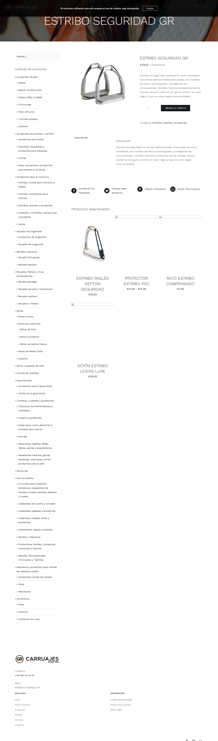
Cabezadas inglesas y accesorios (36, 511)
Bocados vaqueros (27, 251)
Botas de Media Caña (30, 351)
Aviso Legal (116, 710)
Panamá (23, 611)
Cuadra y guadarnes (30, 417)
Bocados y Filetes (28, 303)
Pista (21, 584)
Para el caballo (25, 478)
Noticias (19, 720)
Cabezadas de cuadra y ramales (36, 503)
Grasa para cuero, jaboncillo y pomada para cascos (35, 427)
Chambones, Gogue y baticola (35, 529)
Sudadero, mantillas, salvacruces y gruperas (37, 214)
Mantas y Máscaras (29, 537)
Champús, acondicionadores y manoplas (35, 408)
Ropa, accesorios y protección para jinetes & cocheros (35, 167)
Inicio (17, 699)
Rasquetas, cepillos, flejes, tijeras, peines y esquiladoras (35, 445)
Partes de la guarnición (31, 393)
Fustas (22, 158)
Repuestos (24, 591)
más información (130, 8)
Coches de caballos (28, 373)
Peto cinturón (26, 111)
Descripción (81, 137)
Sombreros (23, 598)
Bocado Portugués (29, 257)
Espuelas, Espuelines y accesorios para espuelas (32, 148)
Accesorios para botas (31, 139)
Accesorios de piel (27, 77)
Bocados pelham (27, 296)
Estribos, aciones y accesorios (169, 122)
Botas (20, 310)
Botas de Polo (28, 329)
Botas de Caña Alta (29, 323)
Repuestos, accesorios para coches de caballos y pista (37, 569)
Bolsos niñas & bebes (30, 97)
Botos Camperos (29, 336)
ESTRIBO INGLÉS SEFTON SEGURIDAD (92, 284)
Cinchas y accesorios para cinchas (33, 196)
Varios (21, 224)
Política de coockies (120, 705)
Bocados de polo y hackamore (35, 289)
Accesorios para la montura (33, 176)
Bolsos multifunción (30, 90)
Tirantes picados (28, 119)
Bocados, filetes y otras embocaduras (30, 273)
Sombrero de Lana (29, 619)
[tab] (81, 137)
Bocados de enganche (30, 244)
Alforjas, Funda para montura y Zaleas (36, 184)
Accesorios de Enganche (32, 237)
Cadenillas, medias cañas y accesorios (33, 520)
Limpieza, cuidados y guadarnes (35, 400)
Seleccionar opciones (90, 243)
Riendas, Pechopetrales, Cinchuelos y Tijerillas (32, 557)
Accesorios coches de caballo (35, 577)
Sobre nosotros (22, 705)
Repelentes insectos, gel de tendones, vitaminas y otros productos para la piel (34, 459)
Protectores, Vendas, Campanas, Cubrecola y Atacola (37, 546)
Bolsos (22, 82)
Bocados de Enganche (29, 231)
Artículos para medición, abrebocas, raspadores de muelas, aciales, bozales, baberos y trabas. (37, 490)
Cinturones (24, 104)
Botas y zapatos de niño (30, 365)
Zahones (23, 126)
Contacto (19, 725)
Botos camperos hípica (33, 344)
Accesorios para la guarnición (35, 386)
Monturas (22, 470)
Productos (20, 710)
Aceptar (150, 8)
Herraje (22, 436)
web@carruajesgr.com (27, 687)
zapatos (23, 358)
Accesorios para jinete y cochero (35, 133)
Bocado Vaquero (27, 264)
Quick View (92, 246)
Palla (21, 604)
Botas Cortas (25, 316)
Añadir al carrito (175, 108)
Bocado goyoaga (27, 281)
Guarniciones (24, 380)
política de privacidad (121, 699)
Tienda (18, 715)
